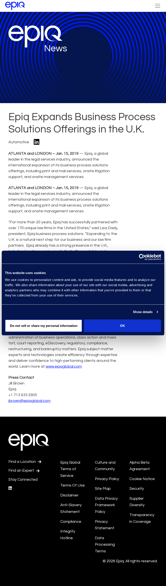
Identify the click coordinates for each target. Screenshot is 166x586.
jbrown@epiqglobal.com (29, 401)
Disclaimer (69, 495)
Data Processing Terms (105, 544)
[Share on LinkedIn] (36, 142)
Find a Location (22, 462)
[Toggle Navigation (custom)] (157, 6)
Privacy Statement (104, 525)
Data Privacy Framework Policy (106, 505)
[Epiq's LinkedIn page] (10, 488)
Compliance (70, 522)
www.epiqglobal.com (64, 366)
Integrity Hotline (67, 534)
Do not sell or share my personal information (43, 325)
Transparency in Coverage (141, 518)
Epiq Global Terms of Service (70, 469)
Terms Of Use (72, 485)
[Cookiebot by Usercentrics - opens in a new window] (142, 257)
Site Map (103, 489)
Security (136, 489)
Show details (143, 312)
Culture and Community (105, 465)
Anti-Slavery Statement (71, 508)
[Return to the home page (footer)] (15, 6)
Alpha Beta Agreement (139, 465)
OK (122, 325)
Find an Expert (21, 470)
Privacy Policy (107, 479)
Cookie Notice (142, 479)
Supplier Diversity (137, 501)
